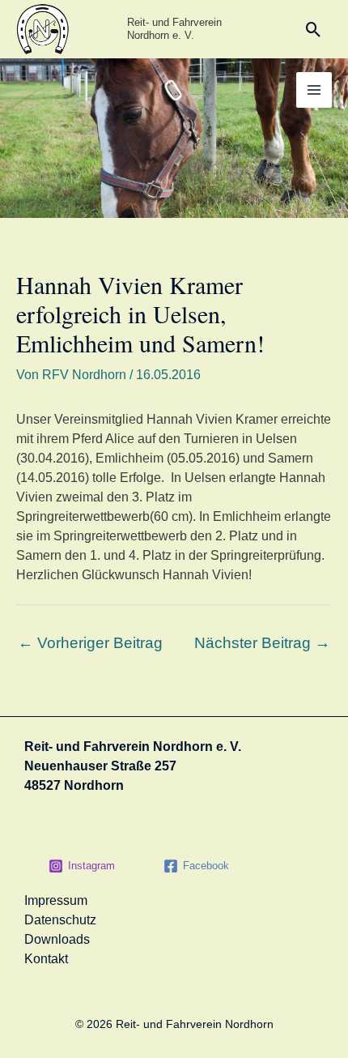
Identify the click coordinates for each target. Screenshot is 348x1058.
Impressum (55, 900)
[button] (313, 29)
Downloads (57, 939)
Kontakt (46, 959)
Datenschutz (60, 920)
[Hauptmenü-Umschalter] (314, 90)
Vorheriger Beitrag (90, 642)
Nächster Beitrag (262, 642)
